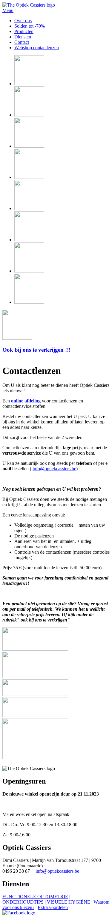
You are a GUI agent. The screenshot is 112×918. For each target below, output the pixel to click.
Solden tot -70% (29, 26)
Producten (23, 31)
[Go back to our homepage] (28, 5)
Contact (21, 42)
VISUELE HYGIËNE (68, 901)
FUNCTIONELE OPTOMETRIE (35, 896)
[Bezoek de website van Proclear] (35, 676)
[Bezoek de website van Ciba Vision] (35, 757)
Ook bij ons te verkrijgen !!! (36, 350)
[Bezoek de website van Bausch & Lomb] (35, 715)
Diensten (22, 36)
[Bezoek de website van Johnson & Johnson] (35, 694)
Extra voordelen (53, 907)
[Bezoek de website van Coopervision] (35, 649)
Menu (7, 10)
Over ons (23, 20)
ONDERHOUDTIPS (23, 901)
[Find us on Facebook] (18, 912)
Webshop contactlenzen (36, 47)
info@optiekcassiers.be (54, 468)
